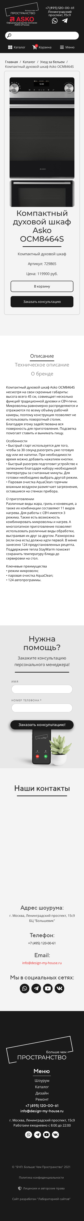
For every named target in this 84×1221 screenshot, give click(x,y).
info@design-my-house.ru (42, 963)
